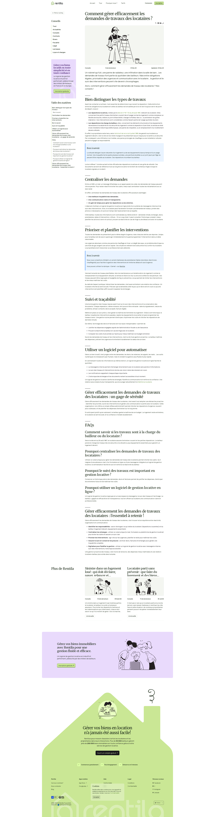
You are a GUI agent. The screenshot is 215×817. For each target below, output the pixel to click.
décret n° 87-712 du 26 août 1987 (129, 113)
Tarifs (123, 3)
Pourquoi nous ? (111, 3)
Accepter (96, 797)
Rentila (122, 266)
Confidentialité (114, 793)
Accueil (92, 3)
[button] (159, 803)
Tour (100, 3)
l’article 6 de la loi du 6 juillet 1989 (126, 133)
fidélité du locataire (145, 382)
